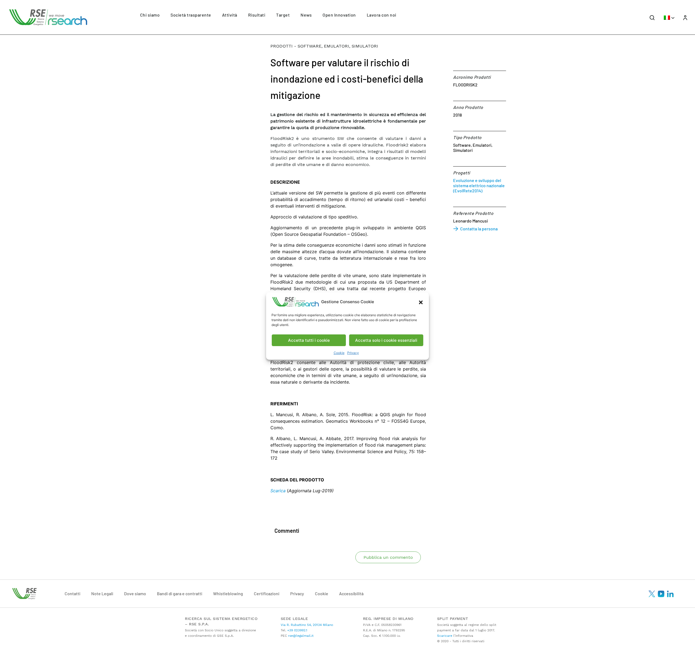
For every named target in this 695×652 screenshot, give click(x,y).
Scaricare (444, 636)
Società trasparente (190, 14)
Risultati (257, 14)
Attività (229, 14)
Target (283, 14)
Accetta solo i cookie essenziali (386, 340)
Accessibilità (351, 593)
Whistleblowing (228, 593)
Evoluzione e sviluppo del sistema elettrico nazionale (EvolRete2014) (479, 185)
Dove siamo (135, 593)
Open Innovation (339, 14)
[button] (421, 302)
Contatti (72, 593)
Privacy (353, 353)
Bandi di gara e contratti (179, 593)
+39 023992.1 (296, 630)
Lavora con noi (381, 14)
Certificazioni (266, 593)
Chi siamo (150, 14)
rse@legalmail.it (300, 636)
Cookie (339, 353)
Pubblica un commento (388, 557)
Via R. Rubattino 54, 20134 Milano (307, 625)
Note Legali (102, 593)
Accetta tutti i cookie (309, 340)
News (306, 14)
